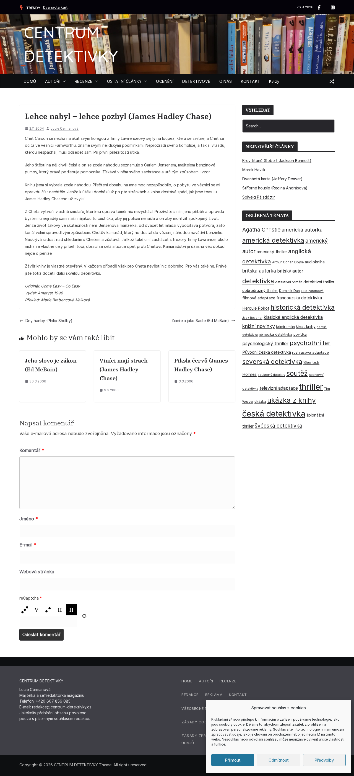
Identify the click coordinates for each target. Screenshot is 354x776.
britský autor (290, 271)
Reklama (214, 694)
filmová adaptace (258, 298)
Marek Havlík (253, 169)
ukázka (260, 401)
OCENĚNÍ (164, 81)
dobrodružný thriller (260, 290)
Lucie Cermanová (65, 128)
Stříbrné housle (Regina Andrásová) (275, 188)
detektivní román (288, 282)
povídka (300, 334)
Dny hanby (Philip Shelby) (48, 320)
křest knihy (306, 326)
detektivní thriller (318, 281)
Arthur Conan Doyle (288, 262)
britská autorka (259, 271)
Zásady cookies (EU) (202, 722)
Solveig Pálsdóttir (258, 197)
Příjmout (233, 760)
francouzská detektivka (299, 297)
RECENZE (84, 81)
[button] (63, 81)
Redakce (190, 694)
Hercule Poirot (255, 308)
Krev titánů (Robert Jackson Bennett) (276, 160)
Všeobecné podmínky (203, 708)
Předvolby (324, 760)
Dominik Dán (289, 291)
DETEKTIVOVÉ (196, 81)
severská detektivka (272, 361)
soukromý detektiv (271, 375)
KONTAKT (251, 81)
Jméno (28, 518)
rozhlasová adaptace (310, 352)
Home (186, 681)
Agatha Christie (261, 229)
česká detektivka (273, 413)
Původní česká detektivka (266, 352)
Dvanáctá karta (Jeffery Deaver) (57, 7)
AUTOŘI (52, 81)
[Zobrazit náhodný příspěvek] (332, 81)
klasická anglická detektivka (293, 317)
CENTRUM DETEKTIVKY (76, 764)
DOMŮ (30, 81)
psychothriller (310, 342)
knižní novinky (258, 326)
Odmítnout (279, 760)
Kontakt (238, 694)
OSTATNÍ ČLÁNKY (124, 81)
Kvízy (274, 81)
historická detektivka (302, 307)
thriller (311, 387)
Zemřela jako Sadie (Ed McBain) (200, 320)
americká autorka (302, 230)
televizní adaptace (278, 388)
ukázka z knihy (291, 400)
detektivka (258, 281)
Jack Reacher (252, 318)
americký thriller (272, 251)
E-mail (27, 545)
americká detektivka (273, 240)
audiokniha (315, 261)
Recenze (228, 681)
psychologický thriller (265, 343)
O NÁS (225, 81)
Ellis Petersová (312, 291)
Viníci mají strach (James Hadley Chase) (124, 369)
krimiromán (285, 327)
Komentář (31, 450)
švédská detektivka (278, 425)
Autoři (206, 681)
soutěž (297, 373)
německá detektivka (275, 334)
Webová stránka (36, 571)
